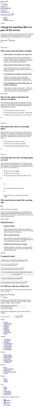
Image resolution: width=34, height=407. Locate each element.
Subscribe (18, 316)
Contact (6, 381)
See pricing (12, 40)
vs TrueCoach (7, 340)
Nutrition (6, 328)
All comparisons (8, 349)
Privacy (6, 388)
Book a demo (7, 14)
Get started (6, 12)
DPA (5, 390)
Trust (5, 378)
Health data (6, 329)
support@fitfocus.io (12, 305)
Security (6, 380)
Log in (2, 12)
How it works (4, 8)
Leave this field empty (6, 307)
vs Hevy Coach (8, 345)
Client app (6, 325)
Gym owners (7, 359)
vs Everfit (6, 342)
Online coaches (7, 354)
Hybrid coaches (8, 357)
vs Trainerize (7, 339)
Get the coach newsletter (7, 308)
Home (5, 17)
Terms (5, 387)
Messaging (6, 326)
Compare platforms (8, 369)
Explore (3, 10)
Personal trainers (8, 356)
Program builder (8, 323)
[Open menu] (12, 14)
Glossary (6, 373)
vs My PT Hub (7, 346)
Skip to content (4, 1)
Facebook (8, 405)
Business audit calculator (10, 371)
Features (3, 6)
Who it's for (7, 370)
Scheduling (6, 331)
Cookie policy (7, 391)
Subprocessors (7, 394)
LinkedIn (8, 400)
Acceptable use (7, 392)
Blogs (5, 367)
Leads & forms (7, 332)
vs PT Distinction (8, 343)
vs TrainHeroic (7, 348)
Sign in (2, 14)
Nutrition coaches (8, 360)
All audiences (7, 362)
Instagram (8, 402)
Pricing (9, 8)
